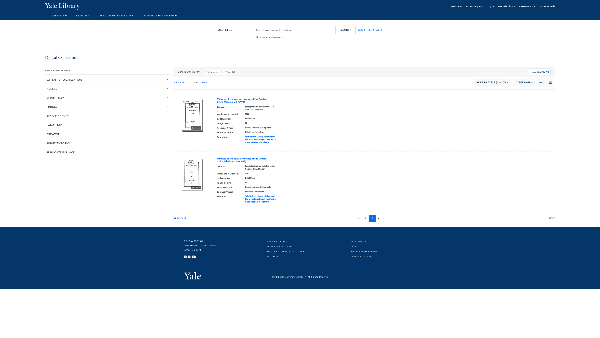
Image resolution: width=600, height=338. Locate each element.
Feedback (273, 256)
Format (52, 107)
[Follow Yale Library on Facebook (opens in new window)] (185, 257)
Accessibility (358, 241)
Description (265, 37)
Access (51, 89)
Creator (53, 134)
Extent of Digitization (64, 80)
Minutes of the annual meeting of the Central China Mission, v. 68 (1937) (242, 160)
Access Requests (474, 6)
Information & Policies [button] (159, 15)
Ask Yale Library (506, 6)
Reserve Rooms (527, 6)
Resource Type (57, 116)
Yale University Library (83, 6)
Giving (354, 246)
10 (522, 82)
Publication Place (60, 152)
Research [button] (58, 15)
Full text (278, 37)
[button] (345, 30)
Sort (491, 82)
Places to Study (547, 6)
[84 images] (191, 173)
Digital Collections (61, 57)
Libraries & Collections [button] (115, 15)
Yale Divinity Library (254, 137)
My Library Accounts (280, 246)
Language (54, 125)
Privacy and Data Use (363, 251)
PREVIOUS (179, 218)
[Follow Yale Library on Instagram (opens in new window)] (189, 257)
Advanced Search (370, 29)
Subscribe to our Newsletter (285, 251)
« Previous (179, 82)
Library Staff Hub (361, 256)
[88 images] (191, 114)
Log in (491, 6)
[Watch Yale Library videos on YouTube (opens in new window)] (194, 257)
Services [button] (81, 15)
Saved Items (455, 6)
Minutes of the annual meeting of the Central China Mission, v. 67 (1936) (242, 100)
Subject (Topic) (58, 143)
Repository (55, 98)
